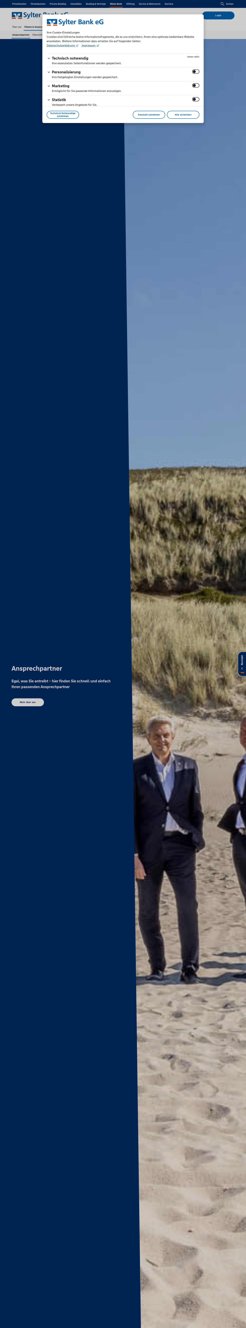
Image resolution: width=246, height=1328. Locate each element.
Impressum (88, 45)
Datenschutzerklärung (61, 45)
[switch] (195, 71)
